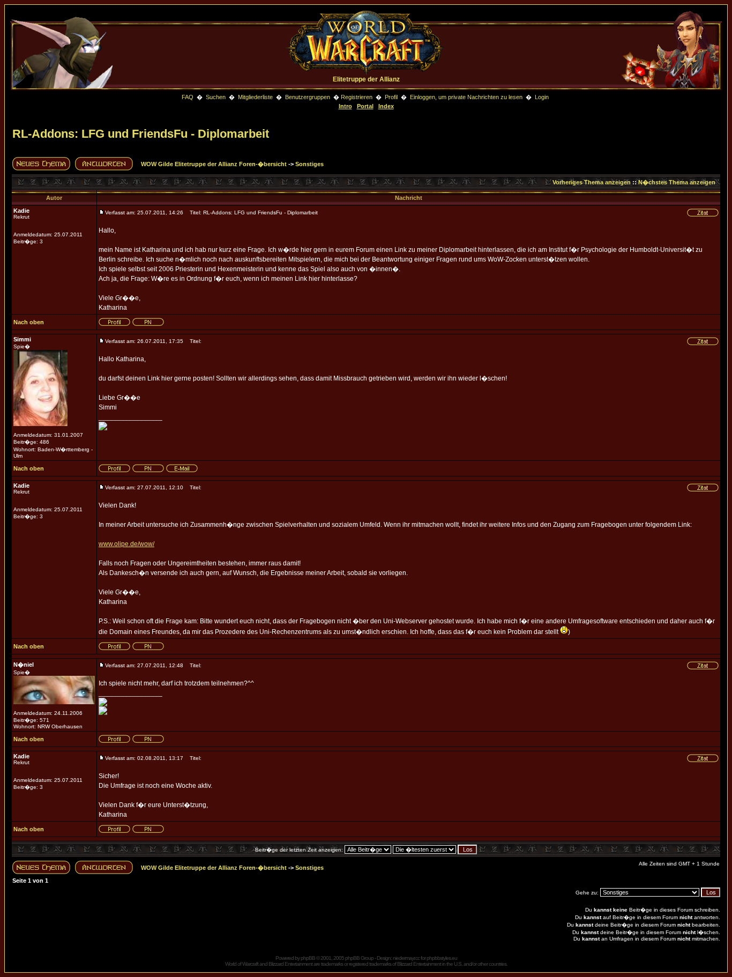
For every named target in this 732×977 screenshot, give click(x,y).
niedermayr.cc (406, 958)
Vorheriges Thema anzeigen (591, 182)
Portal (365, 106)
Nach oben (28, 322)
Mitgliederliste (255, 97)
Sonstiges (309, 164)
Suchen (216, 97)
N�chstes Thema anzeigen (676, 182)
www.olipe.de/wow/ (126, 544)
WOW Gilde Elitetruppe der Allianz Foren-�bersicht (214, 164)
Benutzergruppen (307, 97)
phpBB (308, 958)
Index (386, 106)
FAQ (187, 97)
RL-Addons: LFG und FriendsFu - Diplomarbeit (140, 133)
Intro (345, 106)
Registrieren (356, 97)
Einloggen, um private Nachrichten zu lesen (466, 97)
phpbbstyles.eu (442, 958)
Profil (391, 97)
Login (542, 97)
